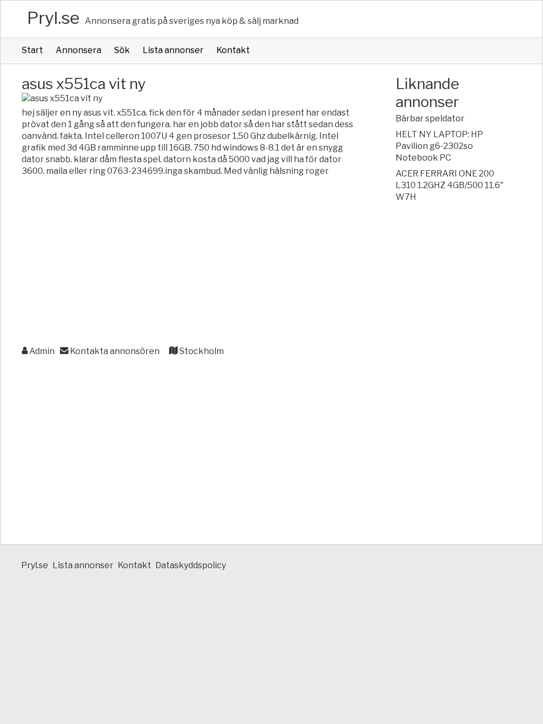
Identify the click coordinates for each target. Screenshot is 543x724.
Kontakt (233, 50)
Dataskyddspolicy (190, 565)
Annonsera (78, 50)
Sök (122, 50)
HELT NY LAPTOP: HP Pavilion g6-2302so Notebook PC (439, 146)
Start (32, 50)
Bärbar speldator (430, 118)
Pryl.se (53, 17)
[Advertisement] (187, 262)
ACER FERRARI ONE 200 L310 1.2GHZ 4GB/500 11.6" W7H (450, 185)
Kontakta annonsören (114, 351)
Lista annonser (173, 50)
